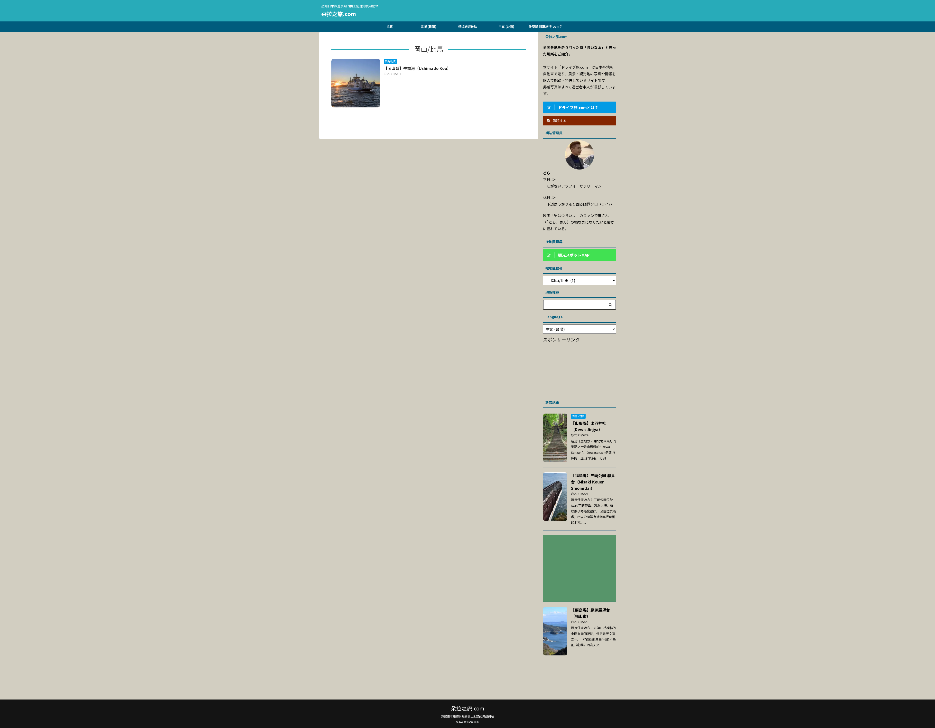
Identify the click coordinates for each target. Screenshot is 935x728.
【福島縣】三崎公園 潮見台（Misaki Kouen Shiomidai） (593, 482)
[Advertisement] (579, 369)
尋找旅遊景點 (467, 26)
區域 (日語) (428, 26)
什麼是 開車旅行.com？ (545, 26)
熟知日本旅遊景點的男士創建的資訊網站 (467, 716)
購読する (559, 120)
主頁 (389, 26)
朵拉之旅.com (338, 14)
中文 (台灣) (506, 26)
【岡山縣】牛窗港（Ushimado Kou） (417, 68)
